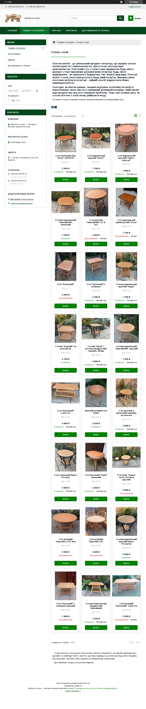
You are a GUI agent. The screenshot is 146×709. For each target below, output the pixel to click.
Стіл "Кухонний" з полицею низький (65, 604)
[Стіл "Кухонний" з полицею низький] (65, 585)
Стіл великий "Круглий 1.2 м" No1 (65, 540)
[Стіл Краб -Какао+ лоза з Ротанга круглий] (126, 457)
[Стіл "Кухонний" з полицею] (96, 266)
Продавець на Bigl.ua (73, 686)
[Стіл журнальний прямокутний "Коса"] (126, 202)
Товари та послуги (65, 42)
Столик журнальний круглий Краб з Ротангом (126, 541)
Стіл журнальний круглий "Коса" (96, 157)
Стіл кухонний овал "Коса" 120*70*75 (65, 157)
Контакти (71, 30)
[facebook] (52, 107)
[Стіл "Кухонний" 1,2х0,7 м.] (65, 392)
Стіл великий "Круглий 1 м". (96, 540)
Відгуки (11, 60)
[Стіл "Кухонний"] (65, 266)
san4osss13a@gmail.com (22, 203)
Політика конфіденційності (107, 688)
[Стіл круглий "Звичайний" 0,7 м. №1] (96, 202)
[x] (55, 107)
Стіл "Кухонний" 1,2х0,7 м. (65, 412)
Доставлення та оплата (95, 30)
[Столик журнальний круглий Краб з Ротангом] (126, 521)
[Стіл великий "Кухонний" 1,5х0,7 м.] (126, 585)
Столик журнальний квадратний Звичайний (96, 605)
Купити (66, 180)
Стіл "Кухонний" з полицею (96, 285)
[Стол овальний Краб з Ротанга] (65, 457)
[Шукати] (120, 18)
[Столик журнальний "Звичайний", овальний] (65, 202)
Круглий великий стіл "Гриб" (96, 412)
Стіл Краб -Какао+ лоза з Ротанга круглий (126, 477)
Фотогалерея (14, 54)
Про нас (56, 30)
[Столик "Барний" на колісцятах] (65, 328)
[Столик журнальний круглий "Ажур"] (126, 266)
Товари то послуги (33, 30)
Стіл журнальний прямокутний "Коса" (126, 221)
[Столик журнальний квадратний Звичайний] (96, 585)
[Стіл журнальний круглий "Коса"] (96, 137)
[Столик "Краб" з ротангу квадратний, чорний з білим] (96, 328)
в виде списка (139, 116)
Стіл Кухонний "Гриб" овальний (96, 476)
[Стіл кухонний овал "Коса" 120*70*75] (65, 137)
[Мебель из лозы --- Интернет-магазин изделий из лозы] (13, 23)
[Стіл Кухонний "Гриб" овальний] (96, 457)
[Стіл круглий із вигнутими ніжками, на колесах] (126, 392)
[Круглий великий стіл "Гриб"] (96, 392)
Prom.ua (86, 683)
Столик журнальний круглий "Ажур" (126, 285)
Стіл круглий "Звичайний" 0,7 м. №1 (96, 222)
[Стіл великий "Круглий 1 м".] (96, 521)
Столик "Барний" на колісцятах (65, 347)
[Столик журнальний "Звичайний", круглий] (126, 328)
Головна (12, 30)
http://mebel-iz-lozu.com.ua (21, 199)
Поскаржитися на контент (84, 688)
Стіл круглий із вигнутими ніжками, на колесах (126, 413)
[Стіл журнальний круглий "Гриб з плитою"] (126, 137)
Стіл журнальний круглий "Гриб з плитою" (126, 158)
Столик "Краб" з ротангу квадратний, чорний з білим (96, 348)
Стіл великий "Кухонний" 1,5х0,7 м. (126, 604)
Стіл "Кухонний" (65, 284)
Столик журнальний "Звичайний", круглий (126, 347)
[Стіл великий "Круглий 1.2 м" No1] (65, 521)
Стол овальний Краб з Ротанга (65, 476)
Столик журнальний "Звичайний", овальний (65, 222)
